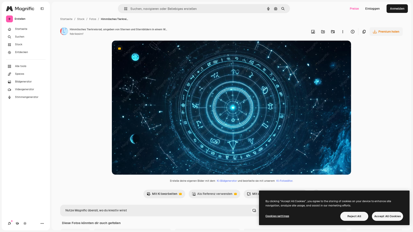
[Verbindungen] (9, 223)
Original (139, 49)
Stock (81, 19)
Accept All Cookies (387, 216)
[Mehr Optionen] (342, 31)
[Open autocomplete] (124, 8)
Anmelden (397, 9)
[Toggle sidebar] (42, 8)
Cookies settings (277, 216)
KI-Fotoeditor (284, 181)
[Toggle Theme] (25, 223)
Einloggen (372, 9)
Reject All (354, 216)
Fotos (92, 19)
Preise (354, 9)
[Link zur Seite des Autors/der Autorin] (64, 31)
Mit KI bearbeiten (162, 195)
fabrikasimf (76, 34)
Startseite (66, 19)
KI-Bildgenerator (227, 181)
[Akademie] (17, 223)
